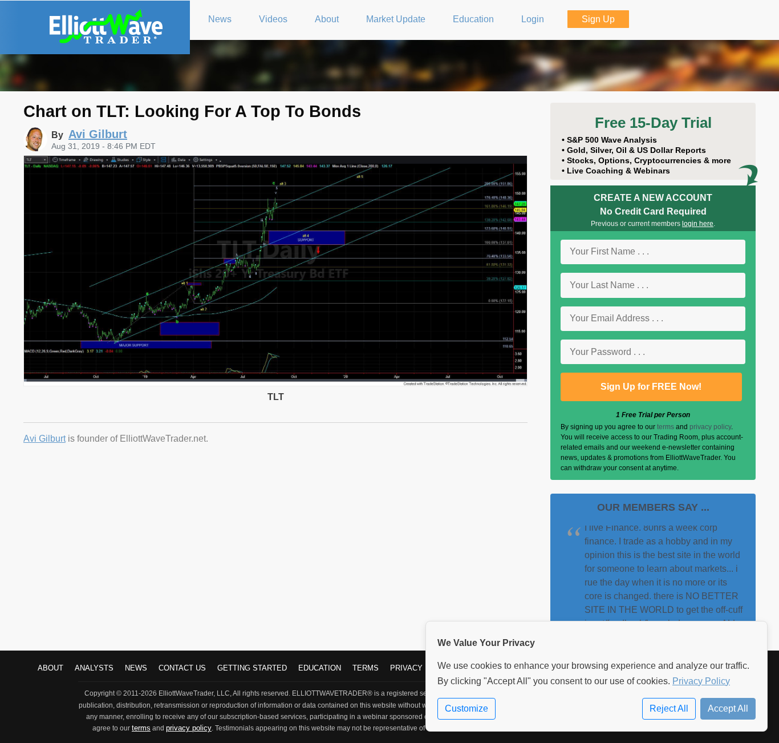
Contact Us (182, 668)
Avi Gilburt (44, 438)
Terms (365, 668)
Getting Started (252, 668)
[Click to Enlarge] (275, 383)
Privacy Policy (701, 681)
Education (319, 668)
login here (697, 224)
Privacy (406, 668)
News (136, 668)
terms (665, 427)
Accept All (728, 708)
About (50, 668)
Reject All (669, 708)
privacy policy (710, 427)
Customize (466, 708)
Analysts (94, 668)
